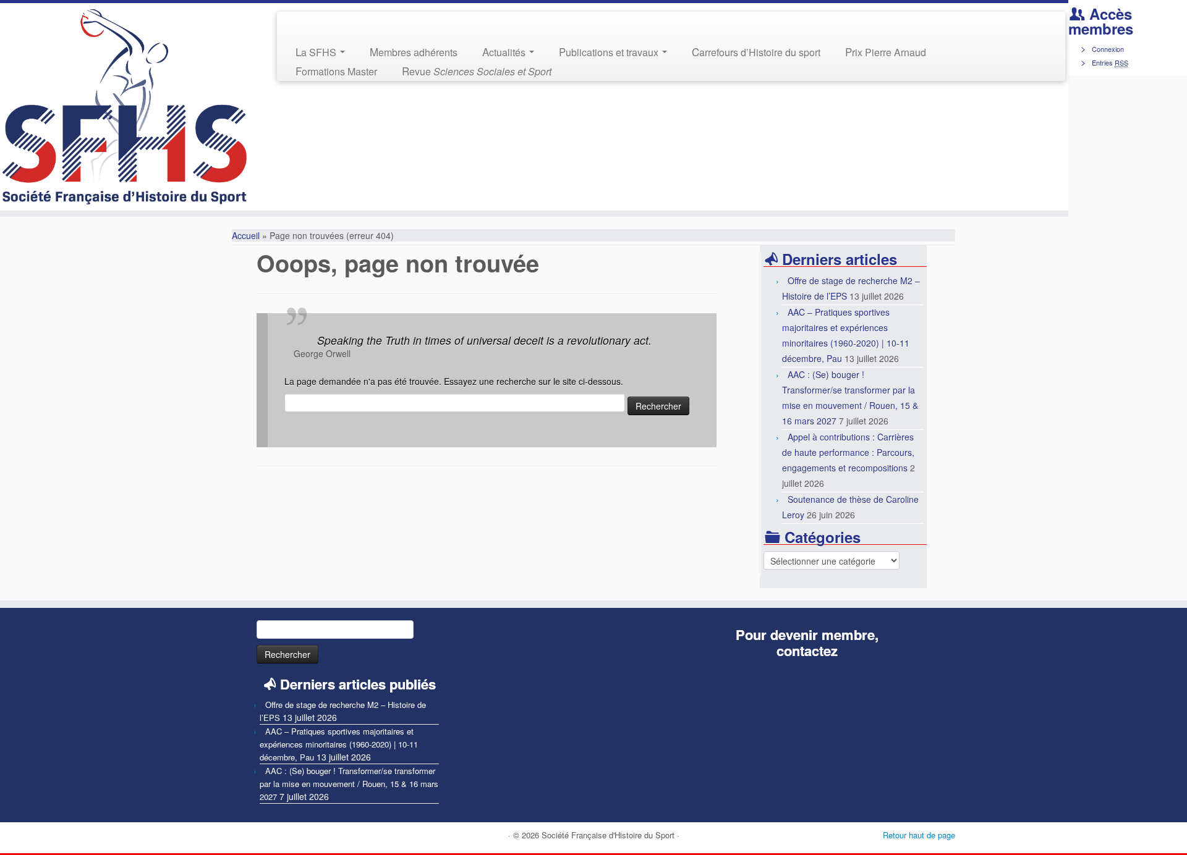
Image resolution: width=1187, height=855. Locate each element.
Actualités (505, 51)
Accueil (246, 235)
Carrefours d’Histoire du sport (756, 51)
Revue (476, 70)
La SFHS (317, 51)
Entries (1110, 62)
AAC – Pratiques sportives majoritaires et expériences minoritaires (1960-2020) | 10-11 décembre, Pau (339, 744)
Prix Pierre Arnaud (885, 51)
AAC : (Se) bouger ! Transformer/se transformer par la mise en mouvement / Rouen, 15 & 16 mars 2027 (349, 783)
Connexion (1108, 49)
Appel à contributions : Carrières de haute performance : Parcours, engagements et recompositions (848, 452)
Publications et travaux (610, 51)
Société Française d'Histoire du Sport (608, 835)
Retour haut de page (919, 835)
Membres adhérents (413, 51)
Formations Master (336, 70)
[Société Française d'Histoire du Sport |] (123, 106)
